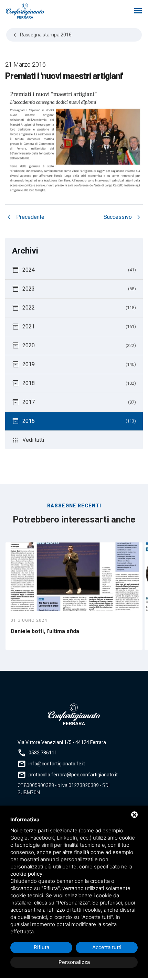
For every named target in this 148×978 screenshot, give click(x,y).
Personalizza (74, 962)
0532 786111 (43, 752)
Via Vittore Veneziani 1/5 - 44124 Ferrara (62, 742)
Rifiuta (41, 947)
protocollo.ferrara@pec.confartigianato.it (73, 774)
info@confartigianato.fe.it (57, 763)
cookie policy (26, 873)
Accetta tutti (106, 947)
